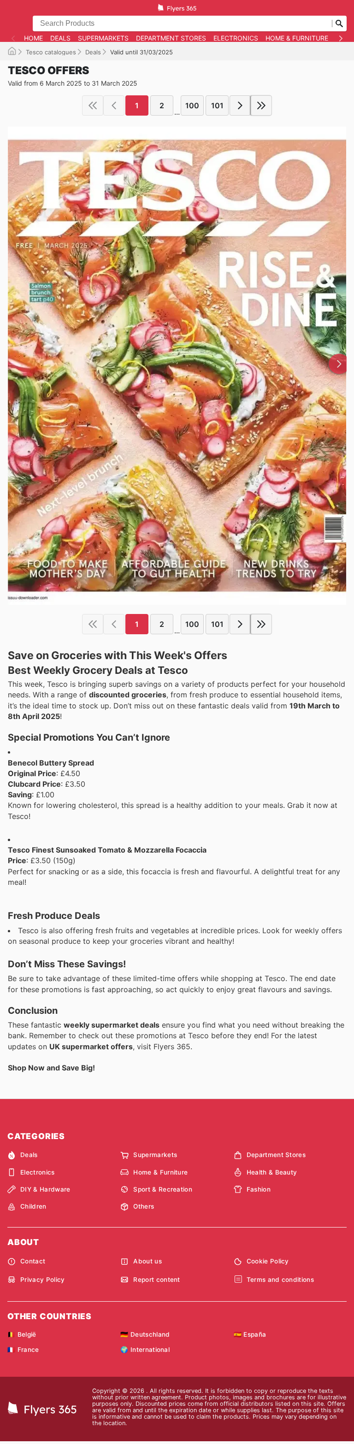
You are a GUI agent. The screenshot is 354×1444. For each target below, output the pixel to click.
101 (217, 105)
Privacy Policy (42, 1279)
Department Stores (171, 38)
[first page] (92, 105)
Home (33, 38)
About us (147, 1261)
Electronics (235, 38)
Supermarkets (103, 38)
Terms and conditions (280, 1279)
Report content (156, 1279)
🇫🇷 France (23, 1349)
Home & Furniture (297, 38)
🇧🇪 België (21, 1334)
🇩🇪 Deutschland (145, 1334)
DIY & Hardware (45, 1189)
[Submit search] (339, 23)
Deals (60, 38)
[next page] (240, 105)
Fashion (259, 1189)
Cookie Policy (268, 1261)
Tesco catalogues (51, 52)
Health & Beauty (272, 1172)
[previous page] (113, 105)
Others (143, 1206)
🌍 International (145, 1349)
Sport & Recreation (162, 1189)
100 (192, 105)
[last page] (261, 105)
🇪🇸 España (250, 1334)
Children (33, 1206)
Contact (32, 1261)
